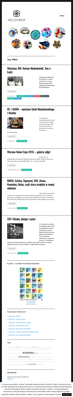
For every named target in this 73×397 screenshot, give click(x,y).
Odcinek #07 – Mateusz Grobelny (16, 319)
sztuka (10, 98)
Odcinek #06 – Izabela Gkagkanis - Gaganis (19, 322)
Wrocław (45, 349)
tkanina (25, 364)
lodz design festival (26, 361)
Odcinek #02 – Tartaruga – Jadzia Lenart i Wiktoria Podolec (23, 331)
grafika (19, 361)
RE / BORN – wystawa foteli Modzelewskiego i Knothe (30, 111)
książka (9, 347)
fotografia (37, 359)
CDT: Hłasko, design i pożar (21, 219)
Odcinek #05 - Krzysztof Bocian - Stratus (18, 325)
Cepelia (13, 353)
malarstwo (19, 353)
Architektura (22, 96)
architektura (10, 357)
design (18, 347)
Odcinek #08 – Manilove (14, 316)
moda (50, 357)
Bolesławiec (34, 361)
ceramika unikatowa (12, 349)
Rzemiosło (44, 353)
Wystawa (17, 98)
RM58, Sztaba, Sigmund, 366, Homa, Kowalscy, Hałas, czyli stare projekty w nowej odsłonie (30, 184)
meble (30, 359)
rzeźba (49, 347)
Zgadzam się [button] (67, 394)
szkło (36, 353)
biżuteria (29, 347)
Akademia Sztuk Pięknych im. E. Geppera (39, 357)
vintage (40, 353)
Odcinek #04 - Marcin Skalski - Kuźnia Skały (19, 328)
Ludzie (31, 96)
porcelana (15, 357)
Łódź (42, 359)
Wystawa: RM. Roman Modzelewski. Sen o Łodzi (29, 70)
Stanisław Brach (19, 364)
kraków (49, 353)
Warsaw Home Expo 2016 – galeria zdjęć (28, 152)
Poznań (26, 359)
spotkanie (35, 347)
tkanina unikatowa (48, 359)
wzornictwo (39, 349)
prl (16, 353)
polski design (40, 364)
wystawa (28, 352)
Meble (37, 96)
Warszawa (23, 356)
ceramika (32, 364)
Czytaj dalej (12, 92)
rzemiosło (45, 96)
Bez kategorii (22, 141)
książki (43, 361)
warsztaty (39, 361)
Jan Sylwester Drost (43, 347)
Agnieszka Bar (20, 359)
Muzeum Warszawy (12, 359)
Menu (62, 16)
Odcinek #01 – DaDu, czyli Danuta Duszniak (19, 335)
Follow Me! (10, 379)
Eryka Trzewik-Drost (12, 361)
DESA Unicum (23, 347)
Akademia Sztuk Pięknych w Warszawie (26, 349)
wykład (13, 347)
